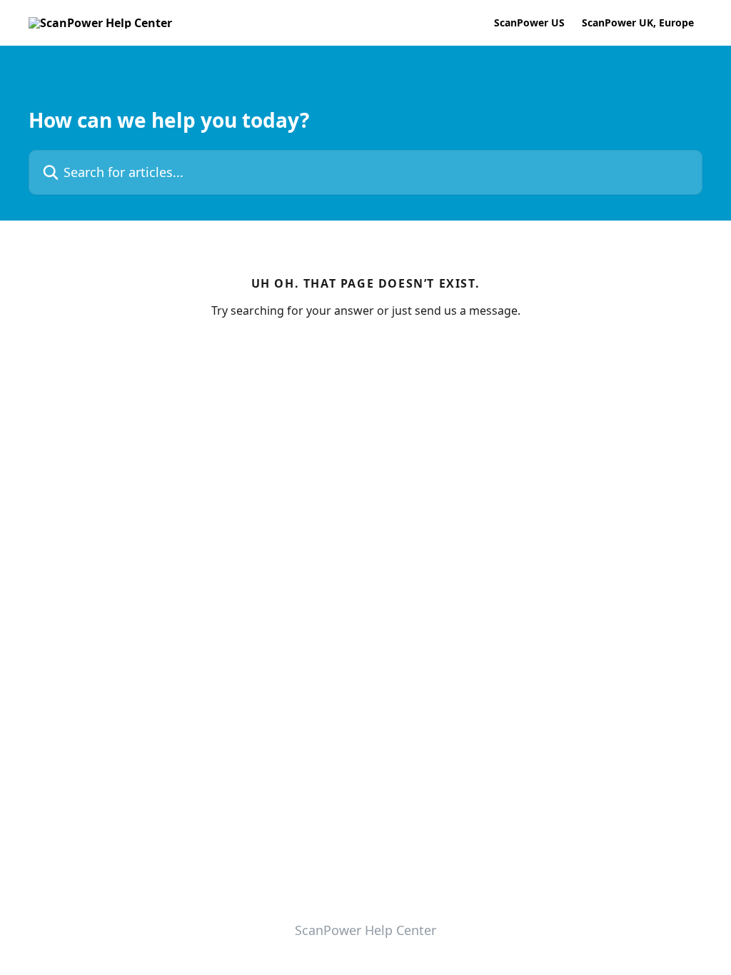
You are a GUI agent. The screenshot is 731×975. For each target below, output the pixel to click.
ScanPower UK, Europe (638, 23)
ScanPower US (529, 23)
